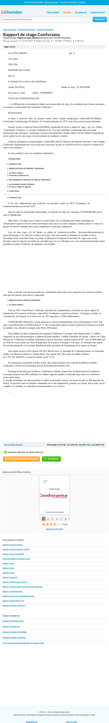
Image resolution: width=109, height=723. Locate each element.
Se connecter (81, 12)
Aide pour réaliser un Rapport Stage (16, 559)
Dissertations (53, 12)
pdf (80, 444)
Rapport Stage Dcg (11, 626)
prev (40, 519)
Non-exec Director (51, 2)
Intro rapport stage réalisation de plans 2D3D (23, 643)
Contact (82, 2)
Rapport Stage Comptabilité (13, 554)
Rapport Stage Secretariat (13, 545)
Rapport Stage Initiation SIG (13, 601)
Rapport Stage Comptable (15, 632)
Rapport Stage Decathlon (12, 591)
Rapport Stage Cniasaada (14, 637)
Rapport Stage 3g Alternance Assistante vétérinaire (22, 587)
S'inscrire (67, 12)
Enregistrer (53, 458)
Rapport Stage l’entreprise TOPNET (16, 549)
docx (93, 444)
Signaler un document (54, 529)
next (69, 519)
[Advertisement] (54, 268)
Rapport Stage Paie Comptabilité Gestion (18, 596)
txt (68, 444)
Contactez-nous (97, 12)
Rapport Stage (8, 568)
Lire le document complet (21, 459)
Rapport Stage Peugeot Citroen (15, 582)
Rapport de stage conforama (14, 605)
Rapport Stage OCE (10, 577)
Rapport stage (8, 563)
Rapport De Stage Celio (13, 621)
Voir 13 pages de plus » (13, 444)
